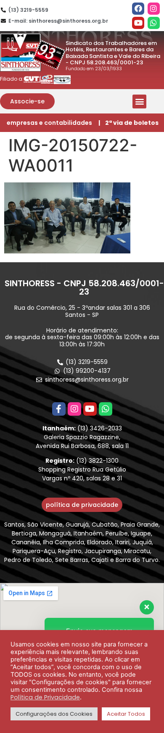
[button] (27, 101)
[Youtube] (138, 23)
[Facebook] (138, 9)
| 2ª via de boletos (128, 123)
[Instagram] (154, 9)
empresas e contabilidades (49, 123)
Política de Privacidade (45, 697)
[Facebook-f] (59, 409)
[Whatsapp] (154, 23)
